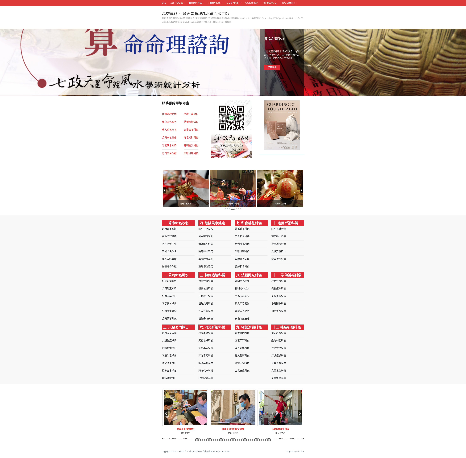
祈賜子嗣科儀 (278, 296)
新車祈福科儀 (278, 258)
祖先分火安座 (205, 318)
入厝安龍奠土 (278, 251)
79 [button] (224, 440)
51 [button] (272, 438)
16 (255, 90)
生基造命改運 (169, 266)
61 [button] (294, 438)
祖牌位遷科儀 (205, 288)
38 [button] (244, 438)
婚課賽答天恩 (242, 258)
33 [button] (233, 438)
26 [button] (217, 438)
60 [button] (292, 438)
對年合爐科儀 (205, 280)
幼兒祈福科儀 (278, 311)
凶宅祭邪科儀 (242, 340)
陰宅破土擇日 (169, 363)
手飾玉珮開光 (242, 296)
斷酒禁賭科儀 (205, 363)
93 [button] (255, 440)
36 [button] (239, 438)
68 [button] (200, 440)
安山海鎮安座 (242, 318)
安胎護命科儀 (278, 288)
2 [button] (227, 209)
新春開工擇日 (169, 303)
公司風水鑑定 (169, 311)
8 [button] (240, 209)
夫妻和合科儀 (242, 236)
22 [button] (209, 438)
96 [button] (261, 440)
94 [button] (257, 440)
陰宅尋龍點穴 (205, 228)
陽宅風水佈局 (169, 145)
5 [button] (234, 209)
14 (249, 90)
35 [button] (237, 438)
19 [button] (202, 438)
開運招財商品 (288, 3)
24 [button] (213, 438)
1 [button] (225, 209)
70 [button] (204, 440)
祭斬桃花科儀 (242, 251)
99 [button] (268, 440)
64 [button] (300, 438)
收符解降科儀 (205, 378)
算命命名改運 (195, 3)
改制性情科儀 (278, 280)
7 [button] (238, 209)
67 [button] (198, 440)
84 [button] (235, 440)
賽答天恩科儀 (278, 363)
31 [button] (228, 438)
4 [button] (232, 209)
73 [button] (211, 440)
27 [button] (220, 438)
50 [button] (270, 438)
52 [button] (274, 438)
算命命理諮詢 (169, 113)
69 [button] (202, 440)
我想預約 (272, 67)
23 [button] (211, 438)
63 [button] (298, 438)
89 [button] (246, 440)
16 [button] (196, 438)
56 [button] (283, 438)
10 (237, 90)
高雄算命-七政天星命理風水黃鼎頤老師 (195, 13)
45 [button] (259, 438)
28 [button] (222, 438)
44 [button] (257, 438)
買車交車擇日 (169, 370)
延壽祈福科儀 (278, 378)
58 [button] (287, 438)
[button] (164, 190)
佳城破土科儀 (205, 296)
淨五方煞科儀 (242, 348)
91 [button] (250, 440)
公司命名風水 (214, 3)
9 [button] (180, 438)
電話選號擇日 (169, 378)
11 (240, 90)
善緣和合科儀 (242, 266)
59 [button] (290, 438)
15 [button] (193, 438)
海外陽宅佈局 (205, 243)
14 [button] (191, 438)
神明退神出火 (242, 288)
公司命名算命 (169, 137)
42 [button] (252, 438)
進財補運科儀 (278, 340)
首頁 (164, 3)
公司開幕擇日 (169, 296)
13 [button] (189, 438)
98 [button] (265, 440)
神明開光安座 (242, 280)
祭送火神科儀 (242, 363)
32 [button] (231, 438)
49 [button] (268, 438)
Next (457, 62)
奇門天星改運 (169, 153)
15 (252, 90)
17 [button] (198, 438)
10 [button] (182, 438)
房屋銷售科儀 (278, 243)
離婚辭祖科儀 (242, 228)
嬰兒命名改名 (169, 121)
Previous (8, 62)
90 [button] (248, 440)
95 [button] (259, 440)
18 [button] (200, 438)
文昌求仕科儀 (278, 370)
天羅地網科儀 (205, 340)
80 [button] (226, 440)
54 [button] (279, 438)
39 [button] (246, 438)
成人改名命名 (169, 129)
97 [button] (263, 440)
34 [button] (235, 438)
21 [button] (207, 438)
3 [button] (229, 209)
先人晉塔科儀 (205, 311)
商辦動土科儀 (278, 236)
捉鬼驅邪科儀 (242, 355)
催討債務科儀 (278, 348)
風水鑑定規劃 (205, 236)
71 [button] (207, 440)
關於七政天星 (176, 3)
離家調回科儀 (242, 332)
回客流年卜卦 (169, 243)
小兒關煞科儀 (278, 303)
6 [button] (236, 209)
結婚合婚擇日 (191, 121)
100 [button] (270, 440)
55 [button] (281, 438)
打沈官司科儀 (205, 355)
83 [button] (233, 440)
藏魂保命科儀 (205, 370)
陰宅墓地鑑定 (205, 251)
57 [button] (285, 438)
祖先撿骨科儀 (205, 303)
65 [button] (303, 438)
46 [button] (261, 438)
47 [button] (263, 438)
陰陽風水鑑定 (251, 3)
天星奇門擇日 (232, 3)
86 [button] (239, 440)
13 (246, 90)
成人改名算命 (169, 258)
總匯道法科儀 (270, 3)
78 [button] (222, 440)
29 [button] (224, 438)
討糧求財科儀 (205, 332)
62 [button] (296, 438)
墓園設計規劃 (205, 258)
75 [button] (215, 440)
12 (243, 90)
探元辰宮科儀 (278, 332)
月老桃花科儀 (242, 243)
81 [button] (228, 440)
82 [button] (231, 440)
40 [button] (248, 438)
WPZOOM (300, 451)
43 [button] (255, 438)
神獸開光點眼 (242, 311)
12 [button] (187, 438)
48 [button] (265, 438)
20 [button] (204, 438)
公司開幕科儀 (169, 318)
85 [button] (237, 440)
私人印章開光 (242, 303)
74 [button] (213, 440)
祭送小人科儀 (205, 348)
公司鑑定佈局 (169, 288)
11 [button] (185, 438)
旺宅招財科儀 (278, 228)
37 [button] (241, 438)
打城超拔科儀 (278, 355)
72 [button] (209, 440)
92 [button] (252, 440)
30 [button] (226, 438)
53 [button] (276, 438)
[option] (185, 188)
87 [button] (241, 440)
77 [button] (220, 440)
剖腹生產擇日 (191, 113)
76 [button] (217, 440)
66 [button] (196, 440)
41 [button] (250, 438)
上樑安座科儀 (242, 370)
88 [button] (244, 440)
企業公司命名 (169, 280)
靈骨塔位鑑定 (205, 266)
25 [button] (215, 438)
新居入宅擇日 (169, 355)
